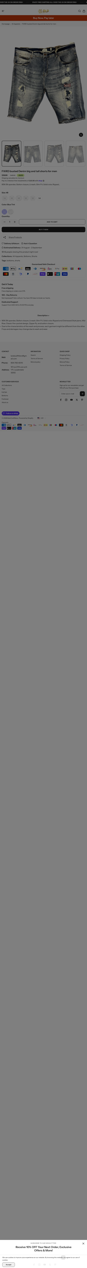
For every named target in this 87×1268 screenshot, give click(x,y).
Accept (8, 1265)
